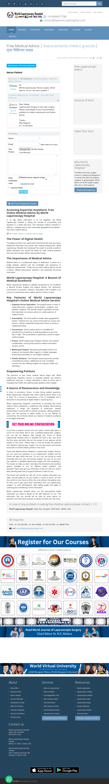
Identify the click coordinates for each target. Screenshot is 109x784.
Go (99, 3)
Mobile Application (83, 688)
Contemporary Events (51, 710)
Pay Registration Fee (51, 695)
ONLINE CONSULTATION (87, 718)
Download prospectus (86, 190)
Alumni (88, 29)
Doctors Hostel (16, 691)
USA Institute (97, 12)
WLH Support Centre (51, 706)
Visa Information (49, 702)
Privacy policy (15, 717)
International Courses (51, 713)
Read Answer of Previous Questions (21, 65)
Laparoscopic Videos (84, 691)
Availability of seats (17, 702)
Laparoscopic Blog (84, 702)
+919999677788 (56, 16)
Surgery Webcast (83, 706)
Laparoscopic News (84, 710)
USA (97, 58)
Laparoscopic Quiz (84, 699)
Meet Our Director (17, 706)
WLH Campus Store (51, 699)
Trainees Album (82, 713)
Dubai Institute (86, 12)
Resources (64, 29)
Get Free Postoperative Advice (24, 203)
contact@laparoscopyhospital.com (64, 20)
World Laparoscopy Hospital (28, 781)
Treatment (49, 29)
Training (22, 29)
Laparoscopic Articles (85, 695)
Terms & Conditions (18, 713)
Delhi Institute (73, 12)
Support (77, 29)
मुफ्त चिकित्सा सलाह (20, 49)
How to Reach (16, 695)
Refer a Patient (49, 691)
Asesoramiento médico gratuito (68, 45)
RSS (95, 504)
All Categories (26, 79)
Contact (13, 36)
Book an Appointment (51, 688)
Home (11, 29)
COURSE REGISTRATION (55, 718)
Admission (35, 29)
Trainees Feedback (17, 710)
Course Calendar (17, 699)
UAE (90, 58)
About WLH (15, 688)
